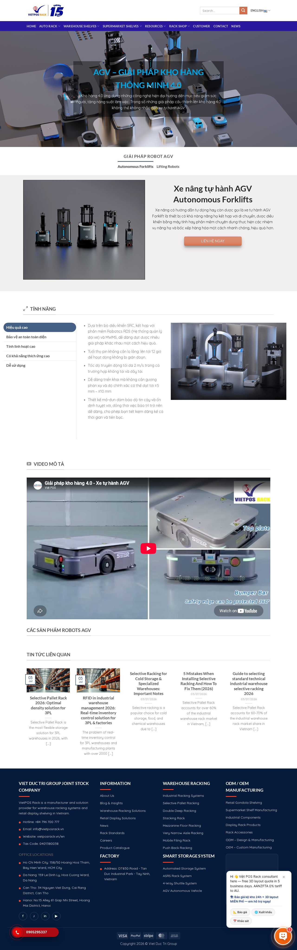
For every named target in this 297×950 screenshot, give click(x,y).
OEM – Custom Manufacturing (249, 847)
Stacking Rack (174, 818)
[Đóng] (283, 877)
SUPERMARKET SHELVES (121, 26)
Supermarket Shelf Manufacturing (251, 810)
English (257, 10)
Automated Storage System (184, 868)
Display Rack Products (243, 825)
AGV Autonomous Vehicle (182, 891)
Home (31, 26)
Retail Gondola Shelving (244, 802)
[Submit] (243, 11)
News (235, 26)
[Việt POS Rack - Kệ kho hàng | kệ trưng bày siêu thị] (46, 10)
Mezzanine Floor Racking (182, 825)
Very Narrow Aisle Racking (183, 833)
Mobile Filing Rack (176, 840)
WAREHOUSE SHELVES (80, 26)
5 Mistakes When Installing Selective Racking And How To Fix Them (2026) (199, 681)
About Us (107, 796)
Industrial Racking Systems (183, 796)
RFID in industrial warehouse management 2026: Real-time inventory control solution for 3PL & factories (98, 710)
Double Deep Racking (179, 811)
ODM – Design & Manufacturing (250, 840)
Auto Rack (48, 26)
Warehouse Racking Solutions (123, 811)
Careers (106, 840)
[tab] (135, 166)
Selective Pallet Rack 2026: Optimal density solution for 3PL (48, 705)
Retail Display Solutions (118, 818)
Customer (201, 26)
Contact (220, 26)
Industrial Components (243, 817)
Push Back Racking (177, 848)
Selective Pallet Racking (181, 803)
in (45, 916)
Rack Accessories (239, 832)
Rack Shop (178, 26)
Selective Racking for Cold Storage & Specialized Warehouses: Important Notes (148, 683)
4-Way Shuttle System (180, 883)
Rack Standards (112, 833)
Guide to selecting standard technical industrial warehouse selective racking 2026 (249, 683)
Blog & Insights (111, 803)
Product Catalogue (114, 848)
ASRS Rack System (177, 876)
